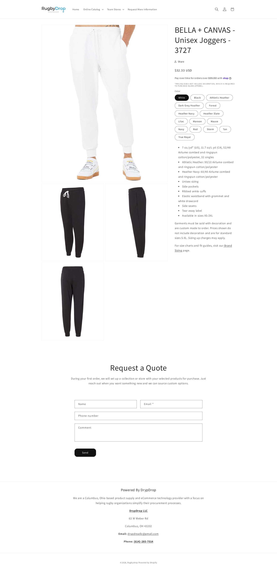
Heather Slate (211, 113)
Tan (225, 129)
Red (195, 129)
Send (85, 452)
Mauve (214, 121)
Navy (181, 129)
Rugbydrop (132, 562)
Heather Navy (186, 113)
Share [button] (181, 61)
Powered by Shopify (147, 562)
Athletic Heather (219, 97)
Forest (213, 105)
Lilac (181, 121)
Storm (210, 129)
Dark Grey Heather (189, 105)
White (181, 97)
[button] (93, 9)
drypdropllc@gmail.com (143, 534)
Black (197, 97)
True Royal (184, 137)
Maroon (197, 121)
